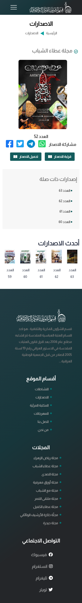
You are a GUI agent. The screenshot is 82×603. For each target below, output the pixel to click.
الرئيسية (51, 33)
